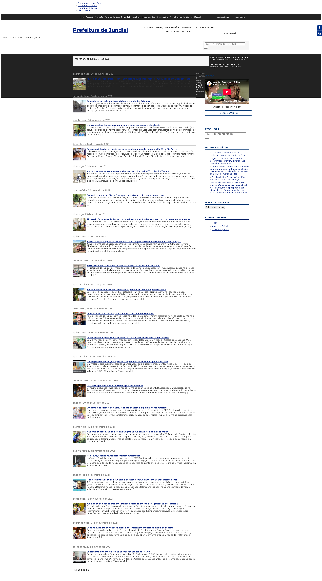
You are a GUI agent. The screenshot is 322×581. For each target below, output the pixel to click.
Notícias (187, 32)
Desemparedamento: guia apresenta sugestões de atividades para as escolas (127, 361)
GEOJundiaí (196, 17)
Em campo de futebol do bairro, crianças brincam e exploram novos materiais (127, 408)
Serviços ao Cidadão (167, 27)
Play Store (242, 33)
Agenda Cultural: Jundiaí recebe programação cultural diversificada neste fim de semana (227, 160)
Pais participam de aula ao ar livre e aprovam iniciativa (115, 385)
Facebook (235, 64)
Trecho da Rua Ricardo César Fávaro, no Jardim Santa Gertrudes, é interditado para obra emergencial (229, 179)
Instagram (226, 26)
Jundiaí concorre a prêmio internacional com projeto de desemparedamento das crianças (134, 241)
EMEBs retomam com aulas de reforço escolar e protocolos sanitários (123, 265)
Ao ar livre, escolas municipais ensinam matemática (113, 456)
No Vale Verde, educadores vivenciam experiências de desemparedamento (126, 289)
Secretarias (172, 32)
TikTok (230, 26)
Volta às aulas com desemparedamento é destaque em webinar (120, 313)
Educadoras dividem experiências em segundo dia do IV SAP (118, 552)
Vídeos (215, 223)
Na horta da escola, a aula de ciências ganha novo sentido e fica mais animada (127, 432)
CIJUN (199, 85)
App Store (238, 33)
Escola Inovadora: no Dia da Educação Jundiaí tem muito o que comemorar (125, 195)
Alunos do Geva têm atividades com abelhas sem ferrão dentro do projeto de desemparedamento (138, 219)
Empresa (186, 27)
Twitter (239, 67)
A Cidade (148, 27)
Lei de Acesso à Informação (91, 17)
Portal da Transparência (130, 17)
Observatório (162, 17)
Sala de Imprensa (220, 229)
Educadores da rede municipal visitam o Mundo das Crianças (118, 101)
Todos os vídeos (228, 113)
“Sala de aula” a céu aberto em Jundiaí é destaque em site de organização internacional (132, 504)
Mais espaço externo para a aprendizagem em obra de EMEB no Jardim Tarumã (128, 171)
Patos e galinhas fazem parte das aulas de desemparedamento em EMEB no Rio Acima (132, 149)
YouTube (234, 26)
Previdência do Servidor (180, 17)
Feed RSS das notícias (219, 64)
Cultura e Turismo (204, 27)
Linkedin (238, 26)
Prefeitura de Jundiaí (100, 30)
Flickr (243, 26)
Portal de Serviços (112, 17)
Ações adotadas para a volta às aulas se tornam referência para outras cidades (128, 337)
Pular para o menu (87, 5)
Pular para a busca (87, 8)
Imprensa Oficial (148, 17)
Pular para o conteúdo (89, 3)
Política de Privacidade (200, 90)
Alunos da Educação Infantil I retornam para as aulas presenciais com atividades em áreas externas (138, 79)
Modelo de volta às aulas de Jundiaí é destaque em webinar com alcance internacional (132, 480)
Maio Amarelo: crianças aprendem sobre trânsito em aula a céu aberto (123, 125)
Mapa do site (84, 10)
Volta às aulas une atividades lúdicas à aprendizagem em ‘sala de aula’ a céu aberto (130, 528)
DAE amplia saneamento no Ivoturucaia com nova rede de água (228, 154)
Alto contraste (223, 17)
